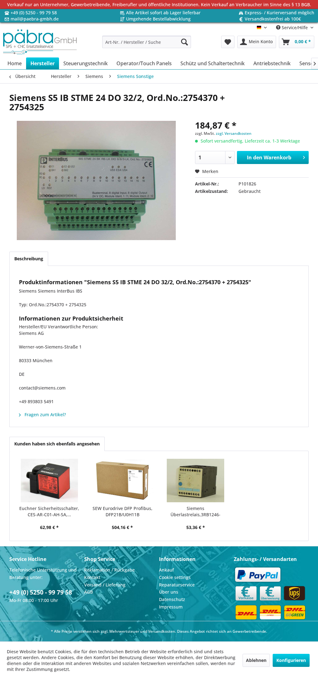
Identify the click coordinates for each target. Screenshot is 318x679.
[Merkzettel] (227, 42)
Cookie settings (175, 577)
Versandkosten (161, 631)
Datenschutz (172, 599)
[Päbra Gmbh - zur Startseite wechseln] (40, 42)
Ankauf (166, 570)
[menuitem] (146, 42)
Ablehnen (256, 660)
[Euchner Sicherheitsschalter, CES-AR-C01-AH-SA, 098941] (49, 480)
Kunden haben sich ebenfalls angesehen (57, 444)
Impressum (171, 607)
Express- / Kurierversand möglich (279, 13)
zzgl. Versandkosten (234, 133)
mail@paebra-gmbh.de (35, 19)
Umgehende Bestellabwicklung (158, 19)
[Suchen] (184, 42)
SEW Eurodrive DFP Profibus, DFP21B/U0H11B (122, 511)
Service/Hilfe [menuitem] (294, 27)
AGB (88, 592)
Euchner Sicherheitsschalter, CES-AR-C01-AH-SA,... (49, 511)
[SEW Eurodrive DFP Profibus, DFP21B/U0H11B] (123, 480)
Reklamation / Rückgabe (109, 570)
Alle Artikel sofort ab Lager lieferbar (163, 13)
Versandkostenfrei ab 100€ (273, 19)
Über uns (168, 592)
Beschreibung (28, 259)
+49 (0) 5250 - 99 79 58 (34, 13)
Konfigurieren (291, 660)
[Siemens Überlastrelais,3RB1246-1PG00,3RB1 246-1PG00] (196, 480)
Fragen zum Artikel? (44, 414)
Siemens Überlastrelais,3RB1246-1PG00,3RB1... (195, 511)
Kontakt (92, 577)
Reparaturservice (177, 585)
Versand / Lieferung (104, 585)
